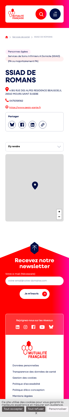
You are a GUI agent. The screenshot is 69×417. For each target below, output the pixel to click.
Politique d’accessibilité (26, 384)
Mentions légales (23, 396)
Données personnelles (26, 365)
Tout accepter (13, 409)
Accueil (6, 37)
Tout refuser (36, 409)
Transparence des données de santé (34, 372)
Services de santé (21, 37)
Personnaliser (57, 409)
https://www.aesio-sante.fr (25, 107)
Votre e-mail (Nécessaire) (20, 274)
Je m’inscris (32, 294)
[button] (35, 186)
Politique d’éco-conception (29, 390)
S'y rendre (14, 146)
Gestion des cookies (25, 378)
